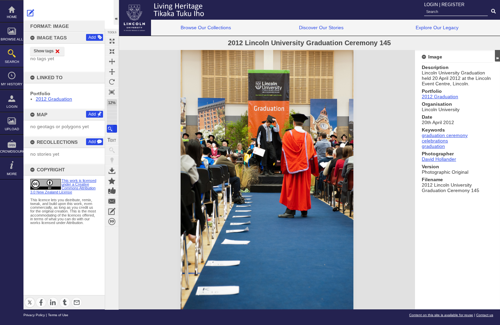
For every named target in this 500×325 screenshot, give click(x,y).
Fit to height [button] (112, 72)
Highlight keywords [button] (112, 160)
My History (11, 84)
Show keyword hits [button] (112, 150)
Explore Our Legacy (437, 27)
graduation (433, 146)
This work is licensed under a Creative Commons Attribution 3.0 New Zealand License (63, 186)
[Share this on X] (29, 298)
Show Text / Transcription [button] (112, 140)
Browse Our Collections (206, 27)
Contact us (484, 315)
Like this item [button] (112, 191)
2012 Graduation (54, 99)
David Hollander (439, 159)
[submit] (493, 11)
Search (12, 62)
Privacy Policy (34, 315)
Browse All (12, 39)
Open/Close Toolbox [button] (116, 12)
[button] (112, 129)
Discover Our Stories (321, 27)
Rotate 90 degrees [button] (112, 82)
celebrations (435, 140)
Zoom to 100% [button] (112, 92)
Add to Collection (112, 181)
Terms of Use (58, 315)
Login (11, 106)
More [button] (12, 174)
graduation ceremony (445, 135)
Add (92, 37)
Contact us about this (112, 201)
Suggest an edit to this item (30, 13)
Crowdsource (11, 151)
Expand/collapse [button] (497, 56)
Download (112, 171)
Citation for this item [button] (112, 222)
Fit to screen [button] (112, 51)
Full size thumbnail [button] (112, 41)
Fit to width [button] (112, 61)
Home (12, 17)
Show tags (44, 51)
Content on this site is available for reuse (441, 315)
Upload (12, 129)
